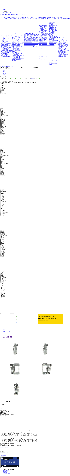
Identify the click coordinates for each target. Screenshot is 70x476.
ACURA (7, 17)
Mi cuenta (2, 66)
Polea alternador (42, 50)
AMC (27, 17)
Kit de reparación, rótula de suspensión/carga (43, 27)
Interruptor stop (28, 46)
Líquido (44, 33)
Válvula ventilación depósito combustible (62, 53)
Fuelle (29, 40)
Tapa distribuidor (51, 63)
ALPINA (21, 17)
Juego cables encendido (32, 47)
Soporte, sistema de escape (52, 48)
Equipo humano (5, 471)
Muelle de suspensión (42, 40)
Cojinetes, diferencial (15, 49)
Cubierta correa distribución (16, 57)
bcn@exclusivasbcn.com (7, 12)
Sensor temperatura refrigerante (51, 35)
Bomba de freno (7, 47)
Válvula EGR (64, 50)
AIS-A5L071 (7, 337)
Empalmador (33, 35)
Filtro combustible (31, 38)
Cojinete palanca (17, 46)
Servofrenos (53, 37)
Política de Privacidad (60, 0)
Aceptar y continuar (53, 0)
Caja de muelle (8, 56)
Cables (5, 56)
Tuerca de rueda (63, 44)
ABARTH (2, 17)
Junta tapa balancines (31, 52)
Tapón (54, 63)
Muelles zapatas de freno (43, 43)
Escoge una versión (28, 82)
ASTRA (47, 17)
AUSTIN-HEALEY (57, 17)
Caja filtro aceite (15, 26)
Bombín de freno (7, 50)
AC (5, 17)
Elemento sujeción (29, 34)
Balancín (4, 41)
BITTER (37, 18)
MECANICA (6, 331)
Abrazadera (3, 29)
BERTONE (34, 18)
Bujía (4, 55)
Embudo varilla (28, 35)
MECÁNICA (11, 81)
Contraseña (21, 67)
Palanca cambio (44, 45)
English (4, 71)
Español (4, 70)
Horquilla (33, 43)
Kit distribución (42, 29)
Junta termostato (42, 25)
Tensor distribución (60, 34)
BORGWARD (48, 18)
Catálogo (11, 66)
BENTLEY (30, 18)
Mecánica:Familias (10, 14)
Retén (44, 57)
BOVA (52, 18)
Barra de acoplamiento (3, 43)
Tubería (62, 40)
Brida (6, 52)
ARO (29, 17)
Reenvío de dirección (42, 56)
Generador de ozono (32, 41)
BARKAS (21, 18)
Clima (16, 42)
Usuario (7, 67)
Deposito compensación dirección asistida (18, 59)
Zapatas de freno (63, 56)
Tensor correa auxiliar (62, 32)
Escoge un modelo (17, 82)
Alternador (6, 33)
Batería (6, 43)
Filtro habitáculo (33, 39)
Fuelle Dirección (32, 40)
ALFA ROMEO (16, 17)
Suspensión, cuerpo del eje (52, 55)
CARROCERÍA (4, 81)
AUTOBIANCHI (7, 18)
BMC (40, 18)
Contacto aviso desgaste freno (17, 53)
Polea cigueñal (42, 51)
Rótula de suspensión (51, 22)
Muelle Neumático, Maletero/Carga (42, 41)
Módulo (42, 37)
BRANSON (55, 18)
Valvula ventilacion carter (62, 52)
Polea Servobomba (41, 52)
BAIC (19, 18)
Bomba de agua (5, 45)
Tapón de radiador (61, 29)
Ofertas (5, 66)
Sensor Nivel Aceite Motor (52, 28)
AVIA (16, 18)
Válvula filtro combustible (63, 51)
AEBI (10, 17)
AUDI (50, 17)
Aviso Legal (5, 472)
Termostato (61, 37)
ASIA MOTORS (33, 17)
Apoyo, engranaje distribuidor (5, 38)
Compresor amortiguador (16, 50)
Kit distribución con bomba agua (43, 30)
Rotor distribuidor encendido (43, 58)
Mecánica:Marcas (3, 14)
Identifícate (4, 9)
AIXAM (12, 17)
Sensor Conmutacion (51, 25)
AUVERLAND (12, 18)
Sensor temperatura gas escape (52, 33)
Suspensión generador (52, 51)
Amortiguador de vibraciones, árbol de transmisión (6, 36)
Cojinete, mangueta (14, 48)
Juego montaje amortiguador (31, 50)
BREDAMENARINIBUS (62, 18)
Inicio (4, 329)
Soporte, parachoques (51, 47)
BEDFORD (25, 18)
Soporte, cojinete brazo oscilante (52, 44)
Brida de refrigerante (4, 54)
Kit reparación (43, 31)
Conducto (17, 52)
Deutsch (4, 72)
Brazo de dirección (6, 51)
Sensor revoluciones (52, 32)
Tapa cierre (52, 61)
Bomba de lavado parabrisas (6, 48)
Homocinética (29, 43)
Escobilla (29, 37)
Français (4, 73)
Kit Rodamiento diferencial (43, 32)
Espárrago (32, 37)
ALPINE (24, 17)
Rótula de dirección (44, 60)
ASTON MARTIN (42, 17)
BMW (42, 18)
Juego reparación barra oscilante (31, 51)
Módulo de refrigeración (43, 38)
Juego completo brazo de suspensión (31, 47)
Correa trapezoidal (15, 55)
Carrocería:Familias (22, 14)
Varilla (63, 54)
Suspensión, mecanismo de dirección (51, 57)
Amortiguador (3, 35)
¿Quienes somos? (6, 470)
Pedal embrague (41, 47)
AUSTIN (52, 17)
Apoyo (6, 37)
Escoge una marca (3, 82)
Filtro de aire (28, 39)
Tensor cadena (62, 31)
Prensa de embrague (42, 54)
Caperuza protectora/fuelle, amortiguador (18, 28)
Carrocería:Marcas (16, 14)
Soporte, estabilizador (52, 46)
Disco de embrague (27, 33)
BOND (44, 18)
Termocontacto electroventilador (62, 35)
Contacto (8, 66)
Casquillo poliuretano (15, 41)
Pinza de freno (7, 334)
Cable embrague (4, 56)
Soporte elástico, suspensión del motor (53, 41)
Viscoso (62, 55)
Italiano (4, 74)
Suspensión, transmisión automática (52, 59)
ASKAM (37, 17)
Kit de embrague (44, 26)
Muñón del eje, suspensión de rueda (43, 44)
